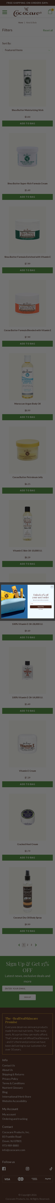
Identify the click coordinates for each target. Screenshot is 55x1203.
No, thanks (41, 609)
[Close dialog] (52, 586)
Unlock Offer (41, 607)
